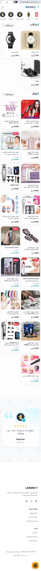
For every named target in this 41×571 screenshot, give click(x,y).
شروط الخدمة (33, 540)
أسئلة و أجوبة (33, 517)
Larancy (31, 487)
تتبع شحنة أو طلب (32, 521)
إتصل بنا (35, 533)
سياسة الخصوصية (32, 536)
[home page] (30, 7)
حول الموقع (34, 513)
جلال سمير (16, 555)
